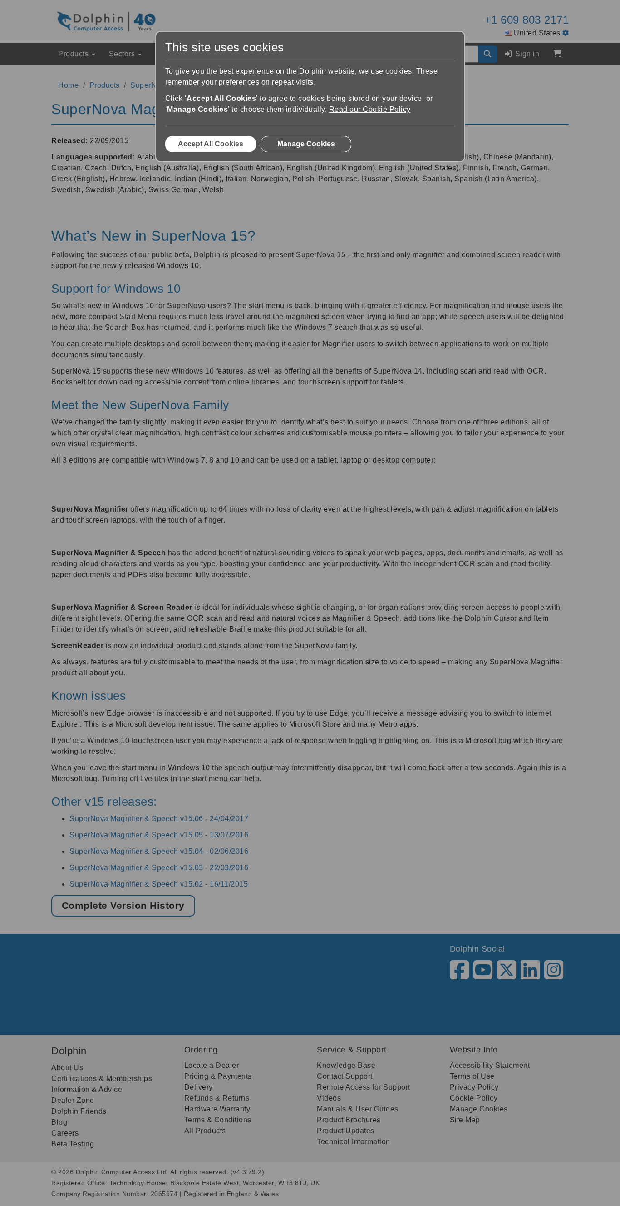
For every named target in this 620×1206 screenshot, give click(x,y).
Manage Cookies (306, 144)
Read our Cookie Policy (370, 109)
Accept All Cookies (210, 144)
